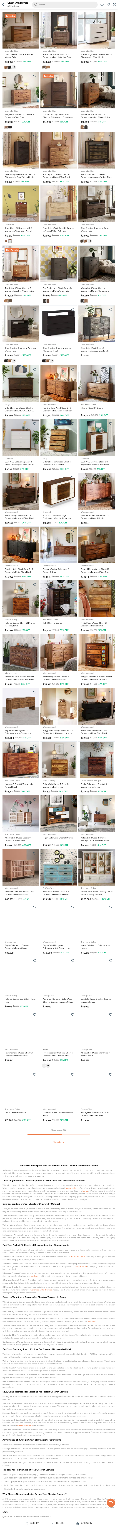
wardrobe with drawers (41, 1290)
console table (81, 1266)
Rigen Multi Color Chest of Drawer (58, 838)
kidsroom (92, 1321)
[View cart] (114, 5)
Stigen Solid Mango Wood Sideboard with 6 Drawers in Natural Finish (56, 948)
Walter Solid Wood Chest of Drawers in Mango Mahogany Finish (94, 291)
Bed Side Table (78, 1257)
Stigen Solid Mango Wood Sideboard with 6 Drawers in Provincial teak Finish (18, 733)
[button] (3, 4)
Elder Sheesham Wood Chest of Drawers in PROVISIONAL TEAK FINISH (19, 411)
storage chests (72, 1188)
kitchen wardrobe (25, 1425)
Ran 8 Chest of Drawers (15, 1113)
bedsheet (35, 1276)
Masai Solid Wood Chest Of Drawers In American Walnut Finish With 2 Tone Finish (96, 177)
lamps (85, 1191)
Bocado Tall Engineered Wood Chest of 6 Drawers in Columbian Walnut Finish (57, 117)
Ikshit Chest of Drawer (53, 623)
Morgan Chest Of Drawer (92, 408)
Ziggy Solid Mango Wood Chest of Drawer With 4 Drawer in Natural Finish (58, 733)
